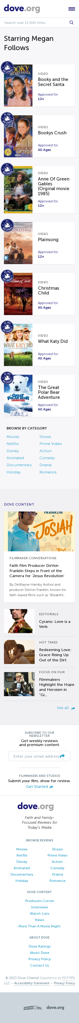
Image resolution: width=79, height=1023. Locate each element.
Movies (13, 436)
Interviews (39, 907)
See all (63, 708)
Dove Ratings (40, 946)
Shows (45, 436)
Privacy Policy (39, 959)
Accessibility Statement (32, 983)
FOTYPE (68, 978)
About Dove (39, 953)
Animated (15, 458)
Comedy (47, 458)
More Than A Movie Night (39, 926)
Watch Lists (39, 913)
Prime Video (51, 443)
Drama (45, 465)
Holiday (14, 472)
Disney (13, 451)
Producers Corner (39, 901)
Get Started (37, 787)
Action (46, 451)
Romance (48, 472)
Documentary (19, 465)
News (39, 920)
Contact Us (39, 965)
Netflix (13, 443)
